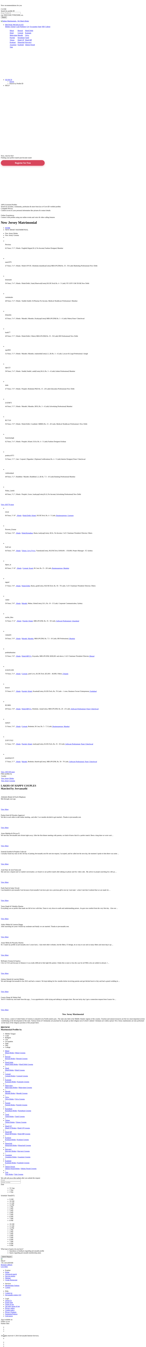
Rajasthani (21, 38)
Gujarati (20, 33)
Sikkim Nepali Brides (12, 1169)
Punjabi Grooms (21, 1105)
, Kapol (30, 568)
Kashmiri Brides (10, 1163)
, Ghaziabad (75, 621)
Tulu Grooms (18, 1174)
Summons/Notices (11, 1314)
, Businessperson (61, 515)
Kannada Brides (10, 1082)
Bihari (12, 31)
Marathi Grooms (21, 1093)
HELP (7, 85)
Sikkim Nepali (30, 45)
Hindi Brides (9, 1070)
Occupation (34, 27)
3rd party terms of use (12, 1306)
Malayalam (13, 35)
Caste (18, 27)
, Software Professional (63, 621)
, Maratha (30, 638)
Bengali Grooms (21, 1059)
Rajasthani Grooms (24, 1111)
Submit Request (7, 1257)
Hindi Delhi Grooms (26, 1064)
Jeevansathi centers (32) (13, 1295)
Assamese (13, 45)
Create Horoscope (11, 1280)
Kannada (28, 33)
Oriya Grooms (20, 1099)
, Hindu (18, 515)
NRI (43, 27)
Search (4, 17)
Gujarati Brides (10, 1076)
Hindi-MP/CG (27, 656)
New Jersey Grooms (8, 781)
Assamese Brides (11, 1157)
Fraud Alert (9, 1302)
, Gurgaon (70, 515)
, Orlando (65, 674)
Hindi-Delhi (27, 515)
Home (7, 1272)
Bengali (20, 31)
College (47, 27)
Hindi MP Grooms (24, 1134)
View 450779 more (7, 504)
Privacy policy (10, 1308)
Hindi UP (21, 40)
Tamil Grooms (20, 1116)
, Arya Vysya (31, 551)
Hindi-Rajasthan (27, 533)
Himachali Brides (11, 1145)
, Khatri (33, 515)
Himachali (21, 42)
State (39, 27)
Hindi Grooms (20, 1070)
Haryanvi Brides (10, 1151)
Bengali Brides (10, 1059)
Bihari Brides (9, 1053)
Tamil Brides (9, 1116)
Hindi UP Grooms (24, 1128)
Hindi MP (28, 40)
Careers (7, 1287)
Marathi (20, 35)
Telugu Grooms (21, 1122)
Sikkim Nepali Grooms (28, 1169)
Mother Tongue (10, 27)
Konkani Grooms (23, 1140)
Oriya (27, 35)
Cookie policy (10, 1310)
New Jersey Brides (7, 778)
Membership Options (12, 1285)
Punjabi (12, 38)
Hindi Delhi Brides (11, 1064)
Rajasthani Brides (11, 1111)
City (27, 27)
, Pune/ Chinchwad (92, 709)
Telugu (12, 40)
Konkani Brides (10, 1140)
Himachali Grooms (24, 1145)
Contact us (8, 1293)
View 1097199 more (8, 772)
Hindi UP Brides (10, 1128)
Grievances (9, 1316)
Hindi (12, 33)
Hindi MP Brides (11, 1134)
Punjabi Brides (10, 1105)
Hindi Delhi (29, 31)
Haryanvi (28, 42)
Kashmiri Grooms (23, 1163)
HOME (7, 228)
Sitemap (8, 1278)
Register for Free (23, 163)
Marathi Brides (10, 1093)
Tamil (27, 38)
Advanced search (11, 1274)
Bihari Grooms (20, 1053)
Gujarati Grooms (22, 1076)
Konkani (13, 42)
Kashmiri (21, 45)
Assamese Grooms (24, 1157)
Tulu (11, 47)
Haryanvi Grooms (23, 1151)
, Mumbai (66, 568)
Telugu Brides (10, 1122)
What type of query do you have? (12, 1249)
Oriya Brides (9, 1099)
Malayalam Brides (11, 1087)
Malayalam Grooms (25, 1087)
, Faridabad (93, 691)
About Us (8, 1300)
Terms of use (9, 1304)
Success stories (10, 1276)
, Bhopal (91, 656)
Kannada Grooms (23, 1082)
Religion (23, 27)
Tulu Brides (9, 1174)
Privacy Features (10, 1312)
